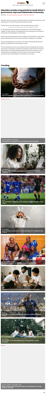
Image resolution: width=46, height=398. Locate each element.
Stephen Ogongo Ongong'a (15, 15)
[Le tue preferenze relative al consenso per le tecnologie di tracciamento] (45, 298)
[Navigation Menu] (43, 3)
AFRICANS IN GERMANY (28, 15)
